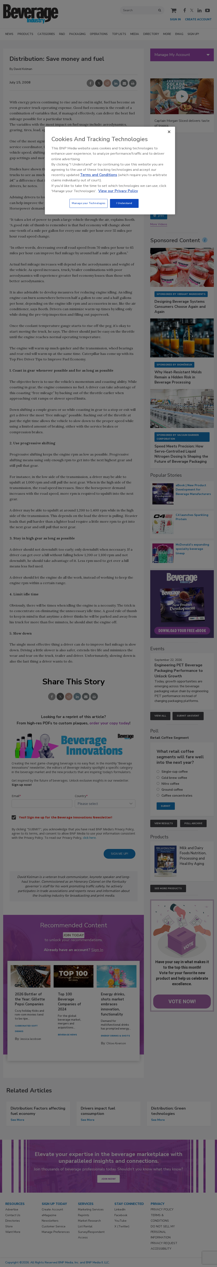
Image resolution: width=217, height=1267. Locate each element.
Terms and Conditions (98, 174)
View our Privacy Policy (118, 191)
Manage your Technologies (88, 203)
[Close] (169, 131)
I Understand (124, 203)
